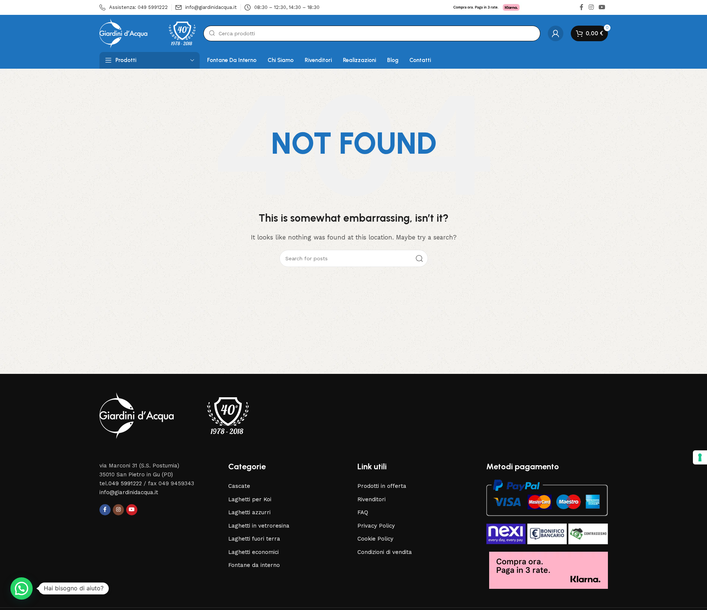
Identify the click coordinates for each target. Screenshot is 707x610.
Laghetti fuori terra (254, 538)
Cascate (239, 486)
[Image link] (174, 415)
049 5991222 (125, 483)
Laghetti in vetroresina (258, 525)
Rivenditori (371, 499)
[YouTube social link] (602, 7)
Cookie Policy (375, 538)
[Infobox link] (133, 7)
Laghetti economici (253, 552)
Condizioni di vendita (384, 552)
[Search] (419, 258)
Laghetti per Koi (249, 499)
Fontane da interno (254, 565)
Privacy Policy (376, 525)
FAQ (362, 512)
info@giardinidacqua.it (128, 492)
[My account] (555, 33)
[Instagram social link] (591, 7)
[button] (21, 588)
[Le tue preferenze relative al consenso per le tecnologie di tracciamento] (700, 457)
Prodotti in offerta (381, 486)
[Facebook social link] (581, 7)
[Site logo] (147, 33)
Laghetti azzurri (249, 512)
